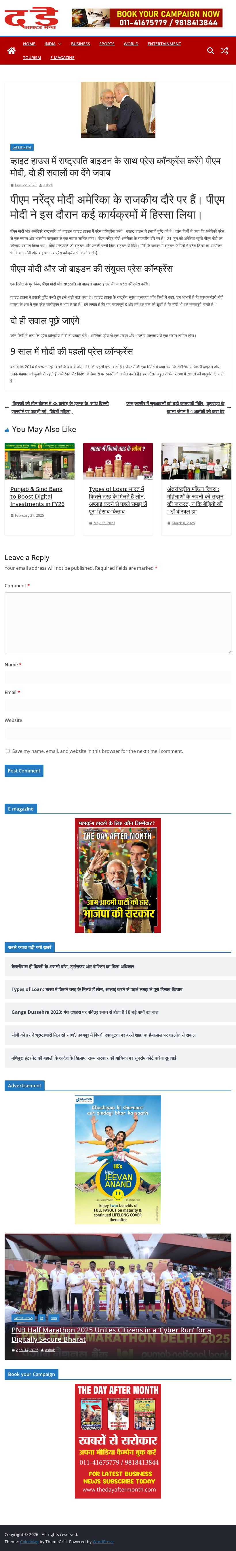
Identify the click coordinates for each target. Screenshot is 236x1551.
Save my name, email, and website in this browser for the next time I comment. (97, 751)
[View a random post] (224, 51)
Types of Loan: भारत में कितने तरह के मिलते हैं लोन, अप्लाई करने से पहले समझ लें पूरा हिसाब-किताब (118, 500)
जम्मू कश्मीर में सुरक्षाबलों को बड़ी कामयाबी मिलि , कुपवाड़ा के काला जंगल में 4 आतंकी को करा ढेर (175, 407)
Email (12, 692)
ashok (48, 185)
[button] (59, 44)
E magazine (62, 57)
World (131, 43)
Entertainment (164, 43)
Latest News (22, 147)
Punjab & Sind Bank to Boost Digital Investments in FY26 (37, 496)
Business (80, 43)
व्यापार (214, 1327)
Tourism (32, 57)
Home (29, 43)
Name (13, 664)
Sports (107, 43)
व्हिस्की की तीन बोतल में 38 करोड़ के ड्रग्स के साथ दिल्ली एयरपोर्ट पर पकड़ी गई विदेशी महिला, (60, 407)
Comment (17, 585)
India (50, 43)
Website (13, 720)
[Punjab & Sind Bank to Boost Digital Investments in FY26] (40, 447)
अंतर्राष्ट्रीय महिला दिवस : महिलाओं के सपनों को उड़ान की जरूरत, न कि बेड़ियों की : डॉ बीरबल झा (195, 500)
